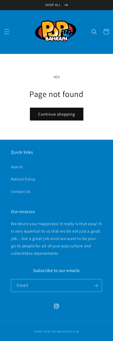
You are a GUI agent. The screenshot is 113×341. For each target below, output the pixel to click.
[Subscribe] (96, 285)
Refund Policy (23, 179)
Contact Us (20, 191)
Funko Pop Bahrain (54, 331)
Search (17, 166)
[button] (7, 32)
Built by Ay (72, 331)
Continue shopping (56, 114)
